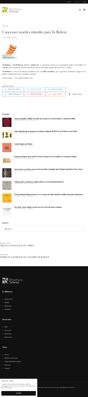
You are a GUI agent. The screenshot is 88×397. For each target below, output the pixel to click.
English (85, 1)
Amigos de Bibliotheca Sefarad (12, 361)
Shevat (62, 67)
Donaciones (7, 365)
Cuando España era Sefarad (23, 144)
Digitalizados (7, 306)
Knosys (57, 387)
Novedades (7, 309)
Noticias (5, 26)
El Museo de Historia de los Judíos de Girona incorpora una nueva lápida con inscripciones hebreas (45, 156)
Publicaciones (8, 337)
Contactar (7, 368)
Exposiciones (7, 333)
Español (69, 1)
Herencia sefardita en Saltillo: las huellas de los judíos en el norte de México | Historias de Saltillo (44, 118)
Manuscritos (7, 330)
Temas (6, 327)
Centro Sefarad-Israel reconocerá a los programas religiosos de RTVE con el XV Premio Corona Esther (45, 131)
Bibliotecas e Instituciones (11, 358)
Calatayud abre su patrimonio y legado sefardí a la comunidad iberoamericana (39, 182)
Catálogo (6, 302)
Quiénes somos (8, 299)
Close (18, 393)
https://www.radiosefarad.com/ (21, 78)
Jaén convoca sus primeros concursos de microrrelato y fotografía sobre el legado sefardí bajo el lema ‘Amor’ (48, 169)
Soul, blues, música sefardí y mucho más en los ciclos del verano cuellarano (38, 207)
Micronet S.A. (72, 387)
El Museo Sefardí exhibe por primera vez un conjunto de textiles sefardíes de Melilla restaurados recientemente (48, 194)
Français (77, 1)
